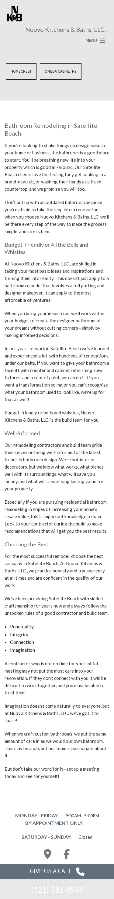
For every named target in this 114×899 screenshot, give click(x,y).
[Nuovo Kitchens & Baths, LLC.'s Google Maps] (47, 856)
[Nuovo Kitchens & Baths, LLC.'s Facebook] (66, 856)
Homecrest (21, 71)
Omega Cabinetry (61, 71)
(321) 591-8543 (57, 889)
